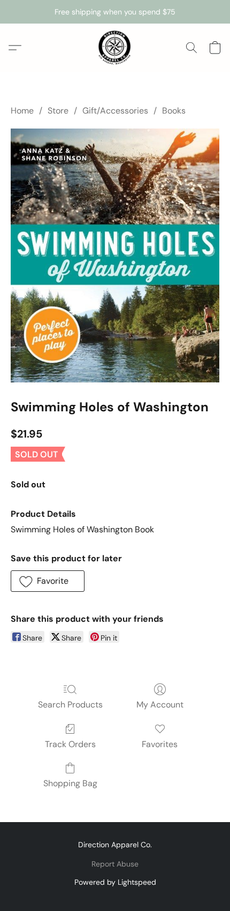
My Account (159, 704)
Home (22, 110)
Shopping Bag (70, 783)
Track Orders (70, 744)
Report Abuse (115, 864)
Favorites (160, 744)
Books (174, 110)
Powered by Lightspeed (115, 882)
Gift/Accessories (115, 110)
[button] (115, 48)
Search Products (70, 704)
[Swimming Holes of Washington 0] (115, 255)
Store (58, 110)
